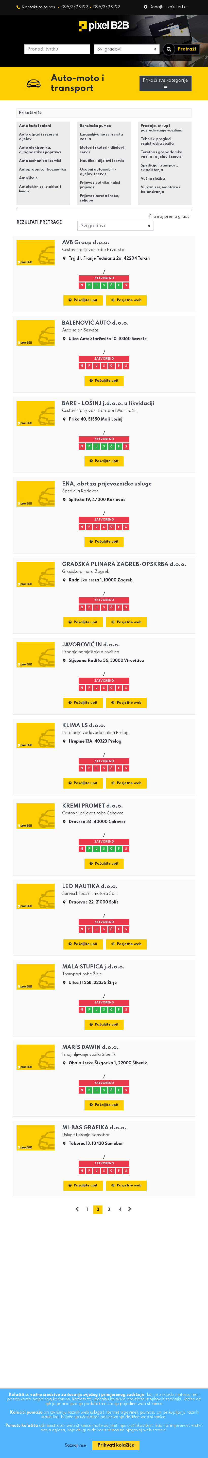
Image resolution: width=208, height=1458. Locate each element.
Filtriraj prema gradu (169, 217)
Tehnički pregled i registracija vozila (157, 141)
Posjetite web (129, 300)
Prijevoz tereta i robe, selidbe (99, 198)
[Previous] (77, 1209)
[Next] (130, 1209)
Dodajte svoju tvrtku (168, 7)
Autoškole (28, 178)
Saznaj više (75, 1446)
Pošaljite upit (85, 300)
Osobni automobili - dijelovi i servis (98, 172)
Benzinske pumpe (95, 126)
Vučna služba (153, 178)
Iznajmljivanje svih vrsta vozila (101, 137)
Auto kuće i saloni (35, 126)
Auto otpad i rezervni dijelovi (38, 137)
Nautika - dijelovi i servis (102, 161)
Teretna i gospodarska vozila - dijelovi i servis (161, 154)
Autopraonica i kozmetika (42, 169)
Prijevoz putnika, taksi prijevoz (100, 185)
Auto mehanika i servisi (40, 161)
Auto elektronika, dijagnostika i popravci (40, 150)
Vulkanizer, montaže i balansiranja (160, 190)
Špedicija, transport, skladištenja (159, 168)
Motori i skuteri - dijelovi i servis (103, 150)
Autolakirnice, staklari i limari (40, 189)
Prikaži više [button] (30, 113)
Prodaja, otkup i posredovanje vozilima (161, 128)
